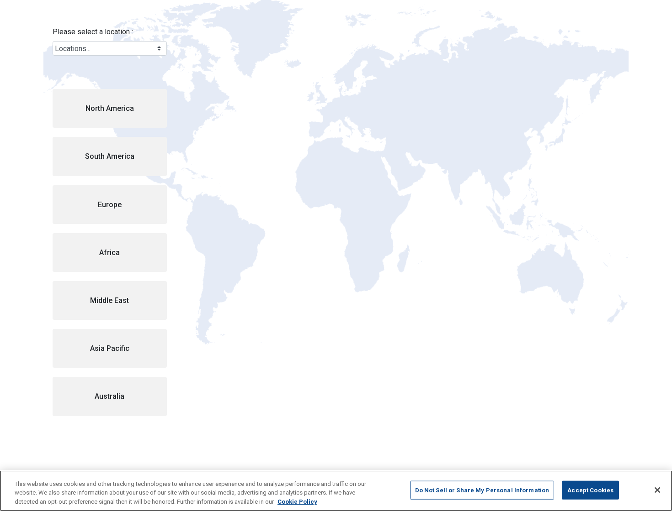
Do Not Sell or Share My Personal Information (482, 489)
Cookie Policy (297, 501)
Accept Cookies (590, 489)
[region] (336, 490)
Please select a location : (93, 31)
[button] (109, 108)
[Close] (657, 490)
